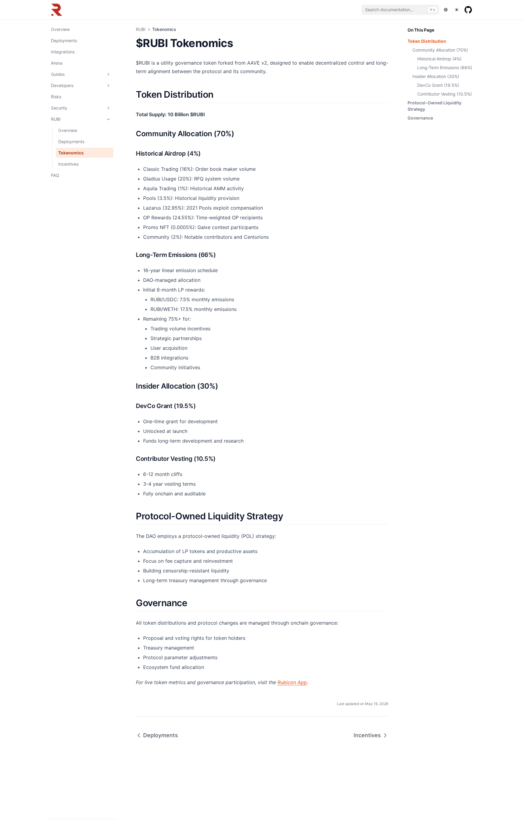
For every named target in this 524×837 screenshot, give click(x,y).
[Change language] (446, 9)
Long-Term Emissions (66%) (444, 67)
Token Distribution (427, 41)
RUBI (56, 119)
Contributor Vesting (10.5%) (444, 93)
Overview (60, 29)
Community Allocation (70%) (440, 49)
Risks (56, 96)
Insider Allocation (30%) (435, 76)
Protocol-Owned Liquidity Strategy (435, 106)
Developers (62, 85)
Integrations (63, 51)
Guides (58, 74)
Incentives (68, 164)
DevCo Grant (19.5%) (438, 85)
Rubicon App (292, 682)
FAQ (55, 175)
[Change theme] (456, 9)
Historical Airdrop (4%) (439, 58)
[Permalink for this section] (219, 94)
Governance (420, 117)
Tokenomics (71, 152)
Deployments (64, 40)
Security (59, 107)
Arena (56, 63)
